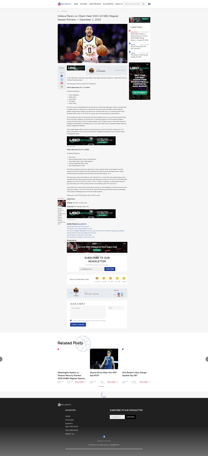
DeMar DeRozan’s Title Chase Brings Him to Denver (81, 233)
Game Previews (95, 4)
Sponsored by (71, 240)
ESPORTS (69, 424)
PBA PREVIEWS (71, 430)
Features (83, 4)
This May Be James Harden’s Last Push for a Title (81, 237)
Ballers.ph (82, 224)
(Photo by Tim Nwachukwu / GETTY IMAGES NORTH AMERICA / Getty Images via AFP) (104, 61)
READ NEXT (61, 198)
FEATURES (69, 420)
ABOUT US (119, 4)
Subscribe (130, 417)
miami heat (96, 294)
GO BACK (64, 11)
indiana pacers (88, 294)
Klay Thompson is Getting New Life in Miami (79, 235)
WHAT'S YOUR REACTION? (79, 279)
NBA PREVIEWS (71, 427)
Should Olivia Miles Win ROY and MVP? (78, 226)
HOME (67, 416)
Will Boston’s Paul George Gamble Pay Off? (79, 229)
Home (76, 4)
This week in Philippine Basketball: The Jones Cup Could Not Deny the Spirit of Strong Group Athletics (95, 231)
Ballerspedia (108, 4)
